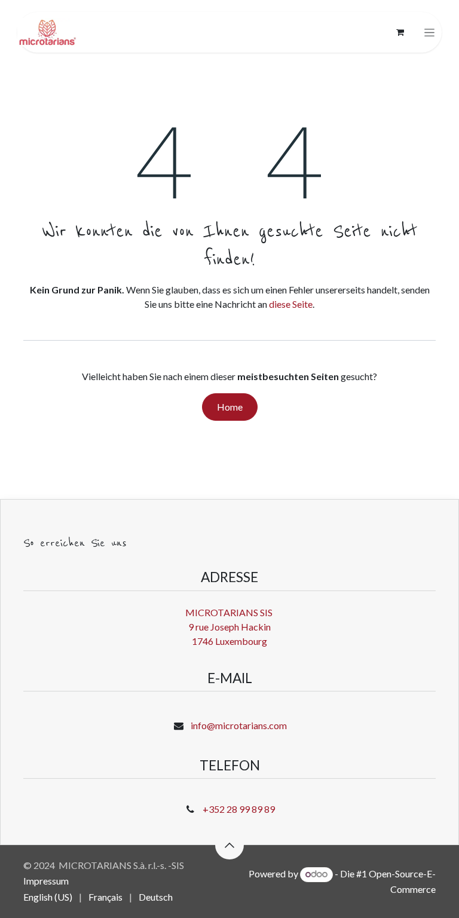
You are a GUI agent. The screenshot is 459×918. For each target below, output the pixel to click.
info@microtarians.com (239, 725)
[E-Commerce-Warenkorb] (399, 32)
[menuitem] (47, 897)
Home (230, 406)
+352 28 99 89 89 (239, 809)
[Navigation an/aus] (429, 32)
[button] (229, 845)
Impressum (46, 880)
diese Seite (291, 304)
